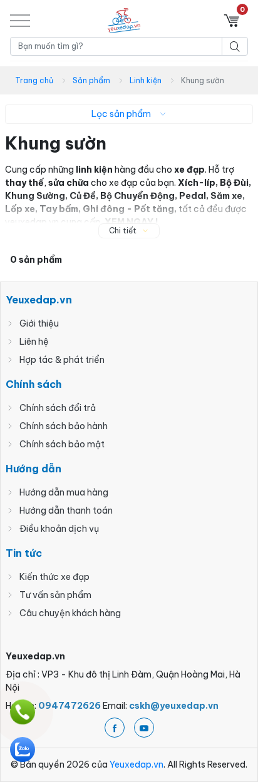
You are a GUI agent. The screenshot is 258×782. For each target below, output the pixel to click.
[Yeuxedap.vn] (124, 20)
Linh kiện (146, 80)
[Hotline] (22, 711)
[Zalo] (22, 749)
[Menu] (20, 20)
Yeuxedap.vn (136, 764)
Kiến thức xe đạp (54, 576)
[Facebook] (115, 728)
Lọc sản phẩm (121, 113)
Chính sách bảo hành (63, 426)
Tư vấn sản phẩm (55, 595)
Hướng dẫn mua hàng (63, 492)
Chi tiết (123, 230)
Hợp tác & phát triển (62, 359)
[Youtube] (144, 728)
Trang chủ (34, 80)
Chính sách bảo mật (62, 444)
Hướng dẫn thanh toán (66, 510)
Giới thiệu (39, 323)
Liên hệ (34, 341)
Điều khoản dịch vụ (59, 528)
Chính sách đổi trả (57, 408)
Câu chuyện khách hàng (70, 613)
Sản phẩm (91, 80)
